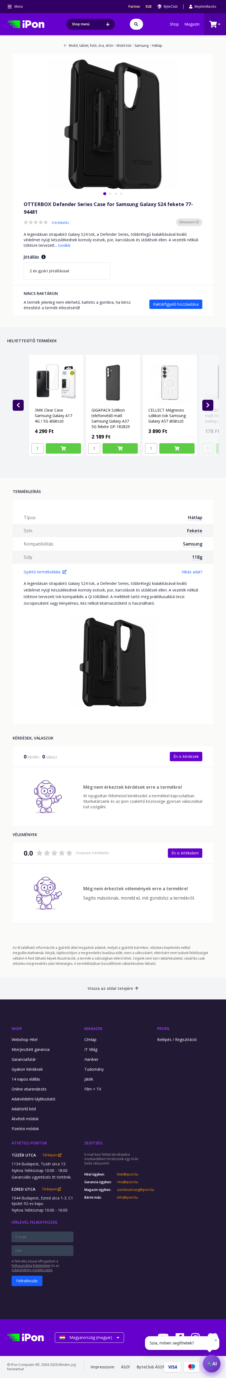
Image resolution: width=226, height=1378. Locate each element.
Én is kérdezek (186, 756)
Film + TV (92, 1089)
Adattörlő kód (24, 1108)
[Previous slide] (18, 405)
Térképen (50, 1155)
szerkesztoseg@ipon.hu (131, 1190)
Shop (174, 24)
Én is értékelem (185, 853)
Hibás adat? (192, 571)
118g (197, 557)
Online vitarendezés (29, 1089)
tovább (64, 245)
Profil (163, 1028)
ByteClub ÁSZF (150, 1366)
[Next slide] (207, 405)
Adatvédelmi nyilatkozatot (32, 1270)
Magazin (192, 24)
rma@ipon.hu (127, 1182)
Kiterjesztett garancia (31, 1049)
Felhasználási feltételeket (31, 1265)
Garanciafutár (24, 1059)
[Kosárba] (63, 448)
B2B (149, 6)
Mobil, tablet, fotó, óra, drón (91, 45)
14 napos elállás (26, 1079)
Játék (88, 1079)
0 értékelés (60, 223)
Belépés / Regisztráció (177, 1039)
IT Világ (90, 1049)
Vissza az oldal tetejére (110, 988)
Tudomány (94, 1069)
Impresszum (102, 1366)
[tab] (104, 193)
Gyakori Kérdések (27, 1069)
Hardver (91, 1059)
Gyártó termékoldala (42, 571)
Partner (134, 6)
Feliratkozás (27, 1280)
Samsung (140, 45)
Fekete (194, 531)
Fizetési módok (25, 1128)
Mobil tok (122, 45)
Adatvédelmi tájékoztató (33, 1099)
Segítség (93, 1143)
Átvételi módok (25, 1118)
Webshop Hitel (24, 1039)
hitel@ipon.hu (127, 1174)
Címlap (90, 1039)
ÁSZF (125, 1366)
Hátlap (156, 45)
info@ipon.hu (127, 1197)
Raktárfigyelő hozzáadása (176, 304)
